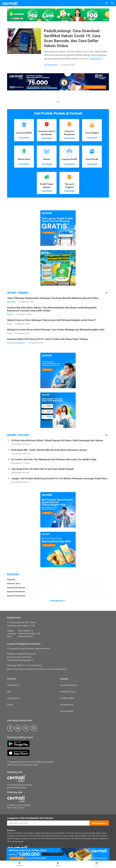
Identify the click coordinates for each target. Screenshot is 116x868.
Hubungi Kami (13, 698)
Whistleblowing (66, 705)
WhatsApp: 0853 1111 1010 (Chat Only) (24, 665)
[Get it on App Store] (58, 752)
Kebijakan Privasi (67, 691)
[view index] (107, 292)
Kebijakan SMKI (67, 698)
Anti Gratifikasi (66, 711)
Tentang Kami (13, 685)
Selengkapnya (57, 600)
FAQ (9, 691)
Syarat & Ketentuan (68, 685)
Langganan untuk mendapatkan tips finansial (30, 818)
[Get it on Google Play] (58, 743)
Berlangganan (99, 823)
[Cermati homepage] (17, 848)
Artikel (10, 705)
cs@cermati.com (25, 636)
